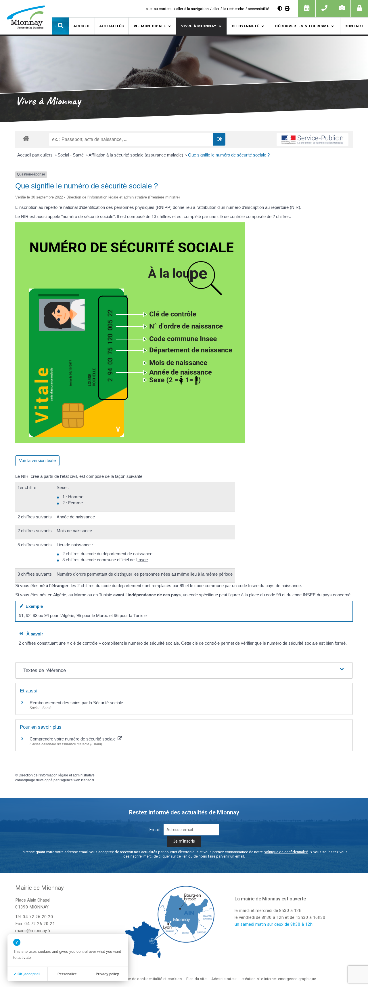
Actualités (111, 26)
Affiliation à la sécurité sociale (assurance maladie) (136, 154)
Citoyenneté (245, 26)
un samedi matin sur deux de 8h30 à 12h (274, 924)
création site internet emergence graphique (278, 979)
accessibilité (258, 8)
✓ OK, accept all (27, 974)
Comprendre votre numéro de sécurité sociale (73, 738)
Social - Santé (71, 154)
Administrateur (224, 979)
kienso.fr (87, 780)
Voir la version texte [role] (37, 460)
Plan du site (196, 979)
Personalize (67, 974)
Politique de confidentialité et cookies (149, 979)
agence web (70, 780)
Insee (142, 559)
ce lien (182, 856)
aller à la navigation (192, 8)
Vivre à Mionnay (198, 26)
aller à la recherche (228, 8)
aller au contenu (159, 8)
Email (155, 829)
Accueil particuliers (35, 154)
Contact (353, 26)
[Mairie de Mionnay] (26, 17)
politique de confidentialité (286, 852)
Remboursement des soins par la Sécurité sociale (76, 702)
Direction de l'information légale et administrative (57, 775)
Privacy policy (107, 974)
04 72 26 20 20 (38, 916)
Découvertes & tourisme (302, 26)
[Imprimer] (287, 8)
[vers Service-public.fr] (312, 139)
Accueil (81, 26)
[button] (60, 26)
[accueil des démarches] (26, 138)
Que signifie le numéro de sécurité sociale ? (229, 154)
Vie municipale (150, 26)
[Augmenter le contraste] (279, 8)
